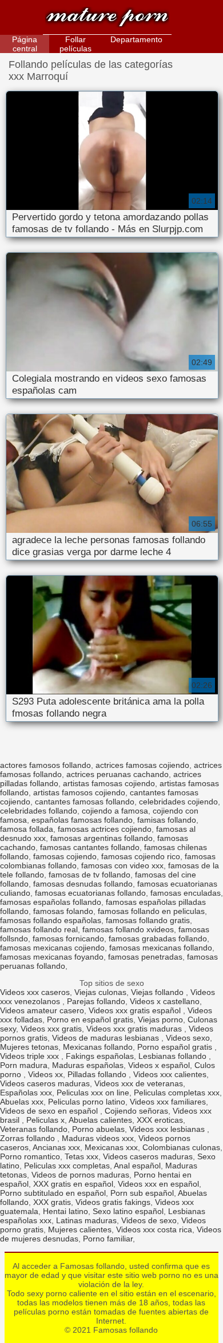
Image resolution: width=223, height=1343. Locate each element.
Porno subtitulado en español (53, 1193)
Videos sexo (188, 1037)
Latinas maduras (86, 1220)
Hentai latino (65, 1211)
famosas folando (63, 911)
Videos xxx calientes (169, 1074)
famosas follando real (39, 929)
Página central (24, 44)
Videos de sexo (149, 1220)
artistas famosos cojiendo (79, 792)
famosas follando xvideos (128, 929)
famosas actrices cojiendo (105, 829)
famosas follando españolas (50, 920)
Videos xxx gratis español (136, 1010)
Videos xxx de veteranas (138, 1083)
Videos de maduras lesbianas (106, 1037)
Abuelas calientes (100, 1119)
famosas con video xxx (122, 865)
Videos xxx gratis (51, 1028)
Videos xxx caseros (35, 992)
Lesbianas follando (173, 1056)
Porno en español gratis (90, 1019)
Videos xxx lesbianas (168, 1129)
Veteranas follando (33, 1129)
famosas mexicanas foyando (51, 956)
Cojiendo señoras (136, 1110)
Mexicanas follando (98, 1046)
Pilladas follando (98, 1074)
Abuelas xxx (21, 1101)
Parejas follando (96, 1001)
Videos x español (159, 1065)
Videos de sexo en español (50, 1110)
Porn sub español (142, 1193)
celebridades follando (38, 810)
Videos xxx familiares (168, 1101)
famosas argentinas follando (101, 838)
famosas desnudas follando (83, 883)
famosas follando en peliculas (151, 911)
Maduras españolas (88, 1065)
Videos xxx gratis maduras (135, 1028)
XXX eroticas (160, 1119)
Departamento (136, 39)
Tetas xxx (81, 1156)
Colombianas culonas (181, 1147)
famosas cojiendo (65, 856)
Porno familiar (108, 1238)
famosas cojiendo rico (140, 856)
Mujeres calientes (80, 1229)
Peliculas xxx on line (93, 1092)
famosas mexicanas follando (160, 947)
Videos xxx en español (158, 1183)
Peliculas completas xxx (177, 1092)
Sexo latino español (128, 1211)
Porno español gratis (175, 1046)
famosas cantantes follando (90, 847)
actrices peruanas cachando (117, 774)
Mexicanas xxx (111, 1147)
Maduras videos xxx (98, 1138)
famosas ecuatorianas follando (90, 892)
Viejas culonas (100, 992)
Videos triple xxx (30, 1056)
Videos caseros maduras (45, 1083)
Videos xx (45, 1074)
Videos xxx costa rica (154, 1229)
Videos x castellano (165, 1001)
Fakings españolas (100, 1056)
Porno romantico (30, 1156)
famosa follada (26, 829)
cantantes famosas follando (84, 801)
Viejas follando (158, 992)
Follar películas (75, 44)
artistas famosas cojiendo (109, 783)
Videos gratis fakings (112, 1202)
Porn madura (23, 1065)
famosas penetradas (145, 956)
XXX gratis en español (73, 1183)
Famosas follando (107, 19)
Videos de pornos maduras (80, 1174)
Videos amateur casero (42, 1010)
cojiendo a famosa (115, 810)
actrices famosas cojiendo (142, 765)
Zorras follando (28, 1138)
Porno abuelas (98, 1129)
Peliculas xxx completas (67, 1165)
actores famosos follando (45, 765)
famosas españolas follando (50, 902)
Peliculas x (45, 1119)
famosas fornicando (68, 938)
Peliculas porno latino (86, 1101)
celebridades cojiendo (178, 801)
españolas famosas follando (82, 819)
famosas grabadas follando (158, 938)
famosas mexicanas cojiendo (52, 947)
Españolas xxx (26, 1092)
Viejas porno (160, 1019)
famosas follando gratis (148, 920)
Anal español (137, 1165)
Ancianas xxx (56, 1147)
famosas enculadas (185, 892)
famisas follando (166, 819)
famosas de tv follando (89, 874)
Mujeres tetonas (29, 1046)
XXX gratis (52, 1202)
